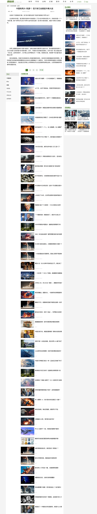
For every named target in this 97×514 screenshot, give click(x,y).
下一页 (41, 70)
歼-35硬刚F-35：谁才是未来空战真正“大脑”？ (48, 399)
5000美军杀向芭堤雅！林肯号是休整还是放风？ (48, 351)
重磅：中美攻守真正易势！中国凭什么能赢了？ (70, 131)
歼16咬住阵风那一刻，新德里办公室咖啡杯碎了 (83, 119)
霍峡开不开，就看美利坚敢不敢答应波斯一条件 (48, 302)
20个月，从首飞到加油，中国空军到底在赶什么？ (84, 19)
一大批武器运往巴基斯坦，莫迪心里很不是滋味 (48, 253)
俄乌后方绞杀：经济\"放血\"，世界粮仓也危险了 (49, 312)
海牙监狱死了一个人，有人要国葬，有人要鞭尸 (48, 127)
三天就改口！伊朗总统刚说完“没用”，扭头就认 (48, 156)
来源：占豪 (10, 11)
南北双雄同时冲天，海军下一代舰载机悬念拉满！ (71, 19)
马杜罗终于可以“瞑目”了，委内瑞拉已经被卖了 (48, 137)
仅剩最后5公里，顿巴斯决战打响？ (45, 419)
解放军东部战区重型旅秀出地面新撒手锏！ (47, 438)
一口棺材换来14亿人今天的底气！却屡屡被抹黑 (83, 131)
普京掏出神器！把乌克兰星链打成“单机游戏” (48, 166)
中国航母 (9, 78)
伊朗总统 (9, 95)
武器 (51, 1)
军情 (37, 1)
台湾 (72, 1)
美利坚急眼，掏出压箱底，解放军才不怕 (46, 409)
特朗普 (8, 88)
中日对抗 (9, 91)
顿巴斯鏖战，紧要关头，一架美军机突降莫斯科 (48, 292)
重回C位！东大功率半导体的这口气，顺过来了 (48, 263)
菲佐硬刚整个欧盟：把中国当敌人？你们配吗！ (48, 487)
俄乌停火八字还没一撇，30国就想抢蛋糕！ (47, 468)
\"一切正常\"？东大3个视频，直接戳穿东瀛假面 (48, 273)
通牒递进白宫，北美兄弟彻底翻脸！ (45, 477)
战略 (44, 1)
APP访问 (79, 1)
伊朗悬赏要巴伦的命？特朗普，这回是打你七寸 (48, 497)
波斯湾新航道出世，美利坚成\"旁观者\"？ (47, 448)
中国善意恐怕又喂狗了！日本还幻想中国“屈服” (48, 117)
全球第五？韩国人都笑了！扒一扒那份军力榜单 (48, 380)
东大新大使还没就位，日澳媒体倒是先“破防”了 (48, 244)
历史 (65, 1)
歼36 (8, 81)
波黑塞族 (9, 98)
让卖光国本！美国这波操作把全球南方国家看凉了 (71, 31)
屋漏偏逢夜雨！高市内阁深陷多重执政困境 (47, 322)
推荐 (30, 1)
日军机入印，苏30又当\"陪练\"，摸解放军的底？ (49, 283)
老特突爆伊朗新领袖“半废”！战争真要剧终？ (48, 390)
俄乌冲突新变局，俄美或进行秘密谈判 (46, 458)
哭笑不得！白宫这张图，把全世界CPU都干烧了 (48, 341)
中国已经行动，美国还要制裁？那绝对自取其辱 (48, 331)
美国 (8, 85)
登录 (87, 1)
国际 (58, 1)
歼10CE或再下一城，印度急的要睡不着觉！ (47, 429)
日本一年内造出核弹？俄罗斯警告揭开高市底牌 (48, 234)
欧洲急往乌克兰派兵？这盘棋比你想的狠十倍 (48, 370)
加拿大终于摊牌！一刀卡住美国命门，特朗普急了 (84, 31)
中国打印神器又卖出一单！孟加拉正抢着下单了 (48, 360)
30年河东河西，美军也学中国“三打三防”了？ (48, 146)
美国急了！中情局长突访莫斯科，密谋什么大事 (48, 506)
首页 (8, 6)
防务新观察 (13, 6)
